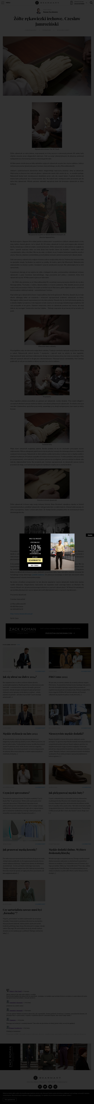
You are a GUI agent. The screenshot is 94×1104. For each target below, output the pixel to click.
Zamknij (90, 535)
